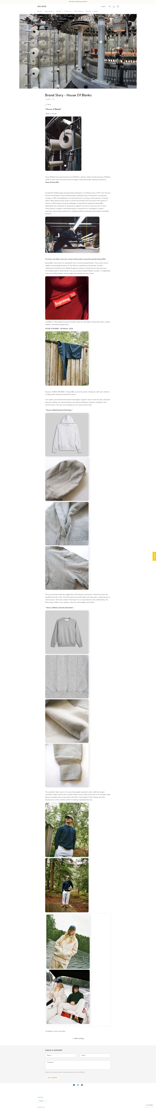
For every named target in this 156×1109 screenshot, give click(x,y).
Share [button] (49, 104)
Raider (43, 1107)
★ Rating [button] (154, 556)
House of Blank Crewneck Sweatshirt (59, 607)
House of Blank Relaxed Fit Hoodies (59, 410)
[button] (40, 11)
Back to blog (79, 1038)
